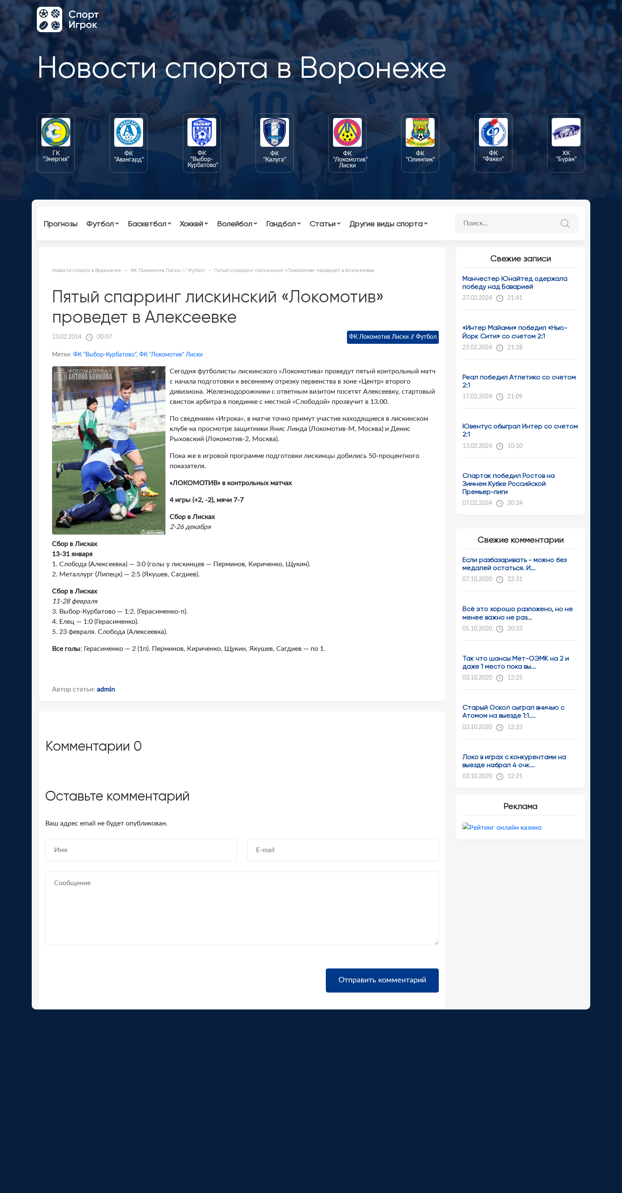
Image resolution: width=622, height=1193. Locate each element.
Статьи (323, 223)
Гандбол (281, 223)
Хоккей (191, 223)
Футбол (100, 223)
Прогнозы (60, 223)
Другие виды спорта (386, 223)
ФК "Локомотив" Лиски (171, 355)
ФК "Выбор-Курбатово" (104, 355)
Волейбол (234, 223)
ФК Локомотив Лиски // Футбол (393, 337)
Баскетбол (147, 223)
